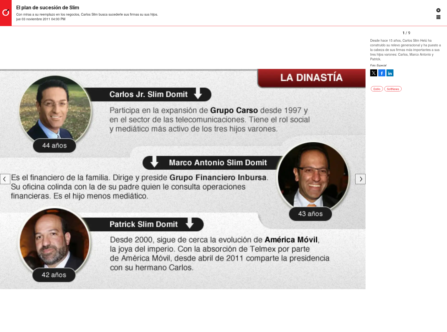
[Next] (360, 179)
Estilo (376, 89)
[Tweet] (373, 72)
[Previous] (5, 179)
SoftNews (393, 89)
